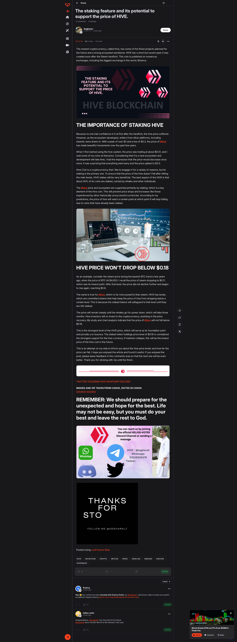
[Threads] (67, 17)
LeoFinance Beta (100, 549)
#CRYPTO (103, 559)
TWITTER (81, 381)
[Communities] (67, 52)
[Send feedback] (68, 11)
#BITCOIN (114, 559)
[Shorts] (67, 45)
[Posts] (67, 39)
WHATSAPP (112, 381)
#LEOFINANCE (82, 563)
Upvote (197, 635)
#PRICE (125, 559)
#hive (163, 141)
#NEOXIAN (148, 559)
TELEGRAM (93, 381)
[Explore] (67, 24)
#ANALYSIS (136, 559)
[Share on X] (158, 41)
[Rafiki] (67, 31)
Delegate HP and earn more (128, 597)
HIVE (103, 381)
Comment (210, 635)
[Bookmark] (136, 572)
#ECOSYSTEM (90, 559)
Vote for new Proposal (108, 597)
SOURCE (81, 391)
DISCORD (125, 381)
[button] (68, 637)
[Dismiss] (230, 613)
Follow (165, 30)
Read (222, 635)
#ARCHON (160, 559)
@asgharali (132, 595)
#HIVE (79, 559)
